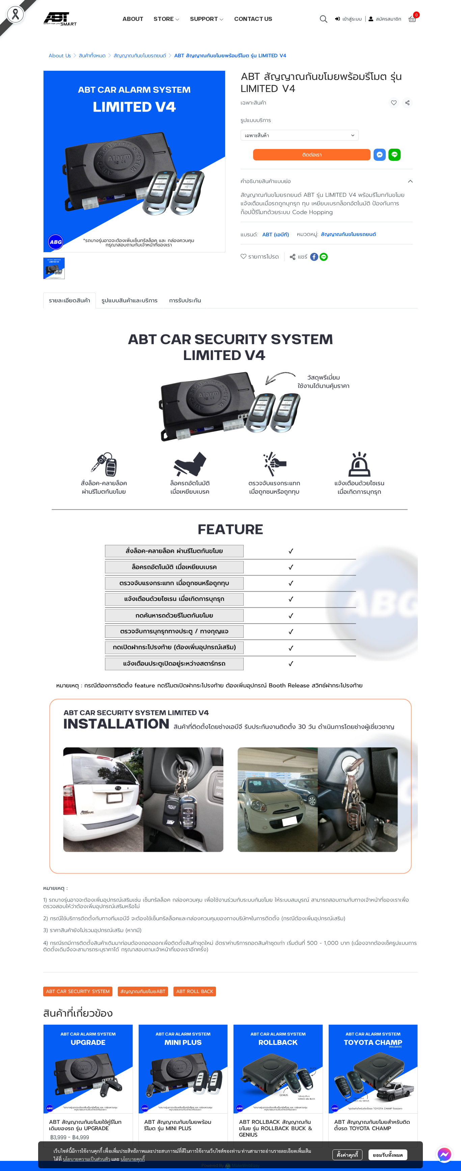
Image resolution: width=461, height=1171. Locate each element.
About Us (60, 55)
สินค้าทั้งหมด (92, 55)
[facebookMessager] (444, 1154)
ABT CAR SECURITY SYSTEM (78, 991)
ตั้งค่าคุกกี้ (347, 1155)
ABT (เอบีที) (275, 234)
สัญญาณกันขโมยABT (142, 991)
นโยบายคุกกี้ (132, 1159)
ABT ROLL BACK (194, 991)
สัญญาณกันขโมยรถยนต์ (140, 55)
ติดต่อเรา (312, 154)
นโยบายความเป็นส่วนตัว (86, 1159)
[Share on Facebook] (314, 257)
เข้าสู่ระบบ (352, 19)
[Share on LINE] (324, 257)
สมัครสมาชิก (388, 19)
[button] (323, 19)
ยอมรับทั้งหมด (388, 1155)
